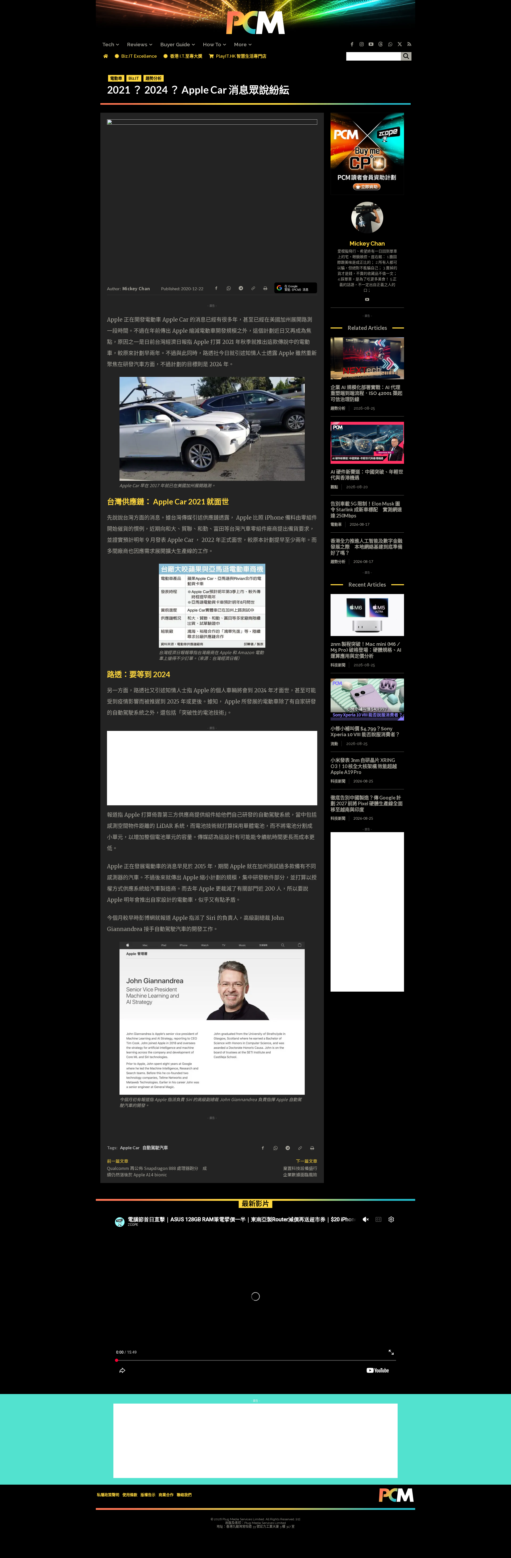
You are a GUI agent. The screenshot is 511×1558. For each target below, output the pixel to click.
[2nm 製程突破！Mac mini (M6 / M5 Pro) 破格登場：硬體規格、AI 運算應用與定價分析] (367, 615)
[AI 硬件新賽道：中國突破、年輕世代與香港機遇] (367, 443)
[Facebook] (352, 44)
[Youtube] (371, 44)
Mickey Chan (136, 288)
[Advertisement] (212, 768)
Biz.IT (134, 78)
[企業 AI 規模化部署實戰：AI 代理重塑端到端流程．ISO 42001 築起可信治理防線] (367, 358)
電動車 (116, 78)
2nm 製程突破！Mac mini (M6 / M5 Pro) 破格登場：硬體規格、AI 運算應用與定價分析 (366, 650)
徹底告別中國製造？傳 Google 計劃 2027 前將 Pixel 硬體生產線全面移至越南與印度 (367, 803)
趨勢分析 (154, 78)
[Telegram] (240, 287)
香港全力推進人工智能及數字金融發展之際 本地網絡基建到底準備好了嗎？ (366, 547)
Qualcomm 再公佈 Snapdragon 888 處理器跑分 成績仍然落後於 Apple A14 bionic (157, 1171)
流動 (334, 744)
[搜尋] (406, 56)
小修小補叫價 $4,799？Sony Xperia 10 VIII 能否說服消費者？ (365, 732)
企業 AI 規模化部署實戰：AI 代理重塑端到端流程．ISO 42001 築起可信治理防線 (366, 393)
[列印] (265, 287)
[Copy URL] (253, 287)
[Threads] (380, 44)
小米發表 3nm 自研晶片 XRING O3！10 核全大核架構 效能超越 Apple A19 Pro (364, 766)
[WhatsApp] (228, 287)
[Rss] (409, 44)
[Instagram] (361, 44)
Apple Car (130, 1147)
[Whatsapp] (390, 44)
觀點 (334, 487)
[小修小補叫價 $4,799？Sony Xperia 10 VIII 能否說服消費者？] (367, 700)
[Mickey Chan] (367, 217)
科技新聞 (338, 665)
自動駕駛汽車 (155, 1147)
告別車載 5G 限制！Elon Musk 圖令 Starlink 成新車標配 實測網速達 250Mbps (366, 510)
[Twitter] (400, 44)
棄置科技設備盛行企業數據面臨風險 (300, 1171)
